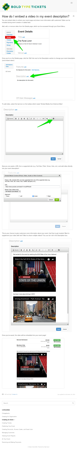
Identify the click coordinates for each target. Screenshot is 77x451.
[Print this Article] (73, 16)
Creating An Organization (9, 416)
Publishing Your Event (8, 426)
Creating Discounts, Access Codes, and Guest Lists (17, 429)
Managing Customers (8, 432)
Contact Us (14, 394)
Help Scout (46, 447)
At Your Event (6, 439)
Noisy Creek (32, 447)
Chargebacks (6, 413)
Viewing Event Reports (8, 436)
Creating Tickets (7, 423)
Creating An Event (8, 420)
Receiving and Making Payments (11, 442)
